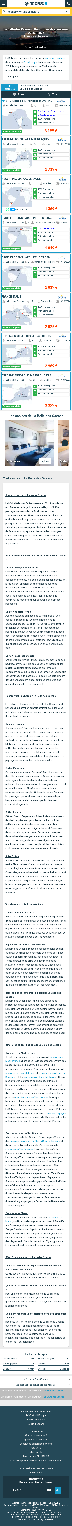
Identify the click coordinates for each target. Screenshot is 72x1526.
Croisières (6, 1390)
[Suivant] (65, 443)
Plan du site (36, 1452)
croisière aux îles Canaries (19, 1149)
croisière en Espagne (55, 1113)
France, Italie (11, 296)
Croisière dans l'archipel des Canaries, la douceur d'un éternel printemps (27, 218)
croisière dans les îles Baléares (31, 1097)
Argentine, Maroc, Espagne (21, 178)
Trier (55, 94)
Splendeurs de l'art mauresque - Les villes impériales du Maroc (27, 139)
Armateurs (20, 1390)
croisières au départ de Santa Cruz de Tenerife (35, 1141)
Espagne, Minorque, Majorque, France (27, 375)
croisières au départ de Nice (20, 1073)
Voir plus (11, 76)
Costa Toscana (36, 1424)
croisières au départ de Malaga (40, 1077)
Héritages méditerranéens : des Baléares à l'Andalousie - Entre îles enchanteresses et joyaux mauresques (27, 336)
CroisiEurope (30, 62)
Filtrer (21, 94)
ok (57, 1490)
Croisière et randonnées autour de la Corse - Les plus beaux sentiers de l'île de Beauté (29, 100)
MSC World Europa (36, 1415)
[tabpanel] (36, 443)
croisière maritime (55, 58)
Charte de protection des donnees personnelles (36, 1460)
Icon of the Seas (36, 1419)
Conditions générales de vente (36, 1443)
